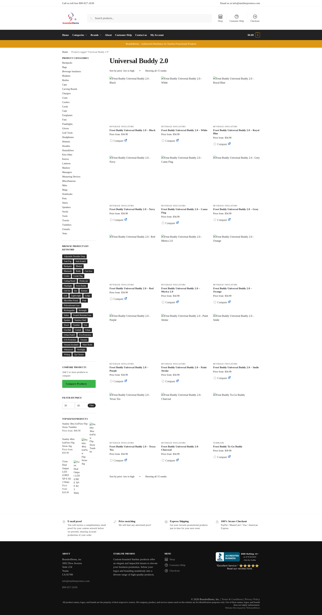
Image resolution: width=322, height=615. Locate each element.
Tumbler (76, 325)
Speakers (66, 207)
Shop (220, 21)
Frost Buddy (81, 286)
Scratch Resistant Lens (82, 315)
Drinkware (83, 281)
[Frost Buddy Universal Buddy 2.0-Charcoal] (184, 416)
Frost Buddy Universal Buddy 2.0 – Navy (132, 209)
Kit (75, 291)
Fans (64, 119)
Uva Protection (85, 335)
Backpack (68, 266)
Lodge (87, 295)
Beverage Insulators (122, 127)
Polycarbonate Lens (72, 305)
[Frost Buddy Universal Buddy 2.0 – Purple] (133, 337)
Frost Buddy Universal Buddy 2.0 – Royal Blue (236, 132)
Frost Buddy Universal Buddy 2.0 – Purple (129, 369)
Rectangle (83, 310)
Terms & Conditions (232, 599)
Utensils (66, 229)
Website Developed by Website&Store (242, 608)
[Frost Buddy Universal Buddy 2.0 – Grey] (236, 179)
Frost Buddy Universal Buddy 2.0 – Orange (232, 290)
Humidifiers (68, 150)
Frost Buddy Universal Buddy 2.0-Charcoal (180, 448)
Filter (92, 405)
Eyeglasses (67, 115)
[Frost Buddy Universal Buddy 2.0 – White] (184, 100)
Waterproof (68, 349)
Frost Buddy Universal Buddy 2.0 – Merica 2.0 (180, 290)
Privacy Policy (252, 599)
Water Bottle (87, 345)
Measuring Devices (71, 176)
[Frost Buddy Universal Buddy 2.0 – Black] (133, 100)
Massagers (67, 172)
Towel (66, 325)
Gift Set (67, 291)
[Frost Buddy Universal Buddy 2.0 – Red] (133, 258)
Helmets (66, 141)
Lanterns (66, 163)
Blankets (66, 76)
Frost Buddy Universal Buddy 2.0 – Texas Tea (133, 448)
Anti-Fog (67, 261)
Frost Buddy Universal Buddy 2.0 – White (184, 130)
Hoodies (66, 146)
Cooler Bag (78, 276)
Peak (84, 300)
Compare (118, 140)
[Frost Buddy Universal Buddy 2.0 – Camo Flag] (184, 179)
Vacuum (83, 340)
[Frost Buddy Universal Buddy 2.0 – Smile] (236, 337)
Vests (64, 233)
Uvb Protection (70, 340)
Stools (65, 211)
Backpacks (67, 63)
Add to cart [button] (133, 147)
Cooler (66, 276)
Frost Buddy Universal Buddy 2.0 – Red (131, 288)
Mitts (64, 185)
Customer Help (237, 21)
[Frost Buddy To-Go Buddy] (236, 416)
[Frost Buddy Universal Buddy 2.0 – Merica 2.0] (184, 258)
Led (65, 295)
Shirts (65, 203)
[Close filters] (97, 58)
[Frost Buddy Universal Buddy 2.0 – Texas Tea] (133, 416)
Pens (64, 198)
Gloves (65, 128)
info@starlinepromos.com (76, 581)
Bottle (78, 271)
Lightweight (76, 295)
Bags (64, 67)
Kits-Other (67, 154)
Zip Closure (79, 354)
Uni (85, 325)
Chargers (66, 93)
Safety (66, 315)
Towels (65, 220)
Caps (64, 84)
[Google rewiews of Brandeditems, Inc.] (238, 567)
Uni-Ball (67, 330)
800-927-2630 (69, 587)
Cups (64, 111)
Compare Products (76, 383)
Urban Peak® (69, 335)
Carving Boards (69, 89)
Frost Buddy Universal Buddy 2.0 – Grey (235, 209)
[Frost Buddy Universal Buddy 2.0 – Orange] (236, 258)
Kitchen (84, 291)
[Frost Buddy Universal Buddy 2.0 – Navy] (133, 179)
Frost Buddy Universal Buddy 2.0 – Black (132, 130)
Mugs (64, 190)
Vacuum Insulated (71, 345)
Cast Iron (88, 271)
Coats (64, 98)
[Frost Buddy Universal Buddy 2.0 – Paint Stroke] (184, 337)
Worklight (81, 349)
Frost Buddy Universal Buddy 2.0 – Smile (236, 367)
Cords (65, 106)
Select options (236, 228)
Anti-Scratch (81, 261)
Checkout (255, 21)
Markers (66, 168)
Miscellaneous (69, 181)
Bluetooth (68, 271)
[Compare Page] (125, 140)
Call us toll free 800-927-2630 (78, 3)
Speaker (67, 320)
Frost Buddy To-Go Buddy (227, 446)
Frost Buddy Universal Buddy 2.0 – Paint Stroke (184, 369)
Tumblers (218, 443)
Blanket (79, 266)
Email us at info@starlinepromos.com (240, 3)
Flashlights (67, 124)
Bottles (65, 80)
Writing (67, 354)
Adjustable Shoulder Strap (74, 256)
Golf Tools (67, 133)
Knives (65, 159)
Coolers (65, 102)
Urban (87, 330)
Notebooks (67, 194)
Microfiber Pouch (71, 300)
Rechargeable (69, 310)
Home (65, 52)
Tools (64, 216)
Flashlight (68, 286)
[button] (254, 35)
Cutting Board (69, 281)
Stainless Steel (80, 320)
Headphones (68, 137)
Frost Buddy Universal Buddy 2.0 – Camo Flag (184, 211)
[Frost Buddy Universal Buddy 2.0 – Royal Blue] (236, 100)
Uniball (78, 330)
